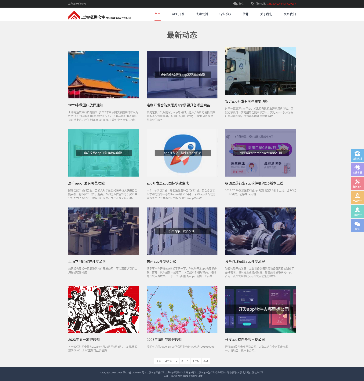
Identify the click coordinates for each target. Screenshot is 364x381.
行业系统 (225, 14)
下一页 (195, 361)
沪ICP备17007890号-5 (135, 372)
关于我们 (266, 14)
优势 (246, 14)
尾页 (205, 361)
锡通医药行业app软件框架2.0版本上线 (254, 183)
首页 (158, 14)
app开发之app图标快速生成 (168, 183)
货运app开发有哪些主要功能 (246, 101)
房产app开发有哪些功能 (86, 183)
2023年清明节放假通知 (164, 340)
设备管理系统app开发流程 (245, 261)
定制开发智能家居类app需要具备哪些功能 (178, 105)
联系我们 (290, 14)
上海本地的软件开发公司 (87, 261)
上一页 (168, 361)
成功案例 (202, 14)
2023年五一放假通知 (84, 340)
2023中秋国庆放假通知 (85, 105)
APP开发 (178, 14)
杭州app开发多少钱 (161, 261)
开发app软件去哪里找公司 (245, 340)
